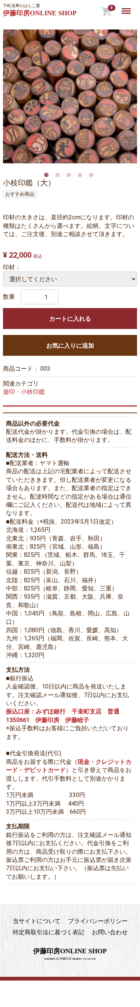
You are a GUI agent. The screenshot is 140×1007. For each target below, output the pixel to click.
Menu (127, 6)
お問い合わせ (110, 932)
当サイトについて (36, 921)
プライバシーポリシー (98, 921)
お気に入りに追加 (70, 345)
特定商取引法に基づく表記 (48, 932)
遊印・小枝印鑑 (24, 391)
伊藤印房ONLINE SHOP (40, 13)
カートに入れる (70, 318)
